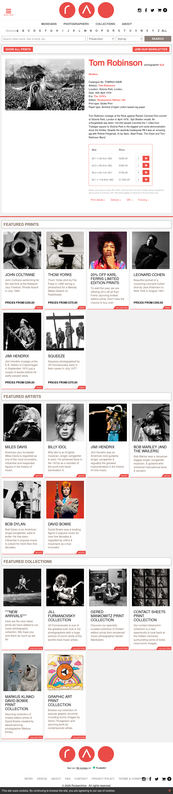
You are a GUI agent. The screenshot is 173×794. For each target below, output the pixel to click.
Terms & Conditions (134, 779)
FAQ (67, 779)
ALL (164, 31)
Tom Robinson (106, 85)
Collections (105, 24)
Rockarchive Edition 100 (111, 100)
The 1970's (100, 96)
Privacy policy (103, 779)
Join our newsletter (151, 49)
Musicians (49, 24)
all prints (18, 49)
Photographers (76, 24)
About (127, 24)
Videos (42, 779)
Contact (81, 779)
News (28, 779)
